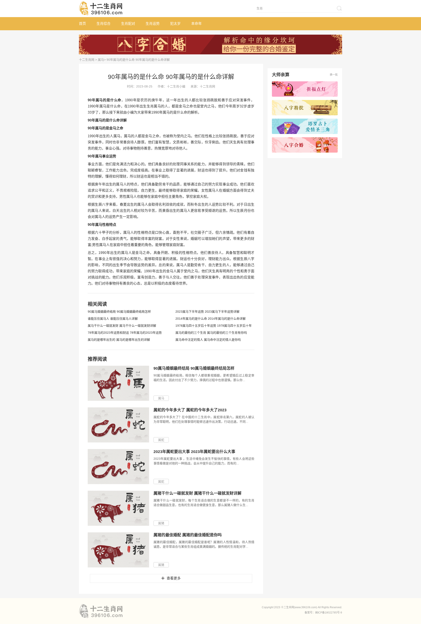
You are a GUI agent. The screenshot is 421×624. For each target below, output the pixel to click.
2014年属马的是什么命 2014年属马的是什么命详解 (210, 318)
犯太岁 (175, 23)
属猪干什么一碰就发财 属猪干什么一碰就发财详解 (197, 493)
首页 (82, 23)
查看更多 (174, 578)
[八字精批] (305, 107)
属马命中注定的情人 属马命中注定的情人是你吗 (208, 339)
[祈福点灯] (305, 89)
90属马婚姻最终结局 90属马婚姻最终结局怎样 (119, 311)
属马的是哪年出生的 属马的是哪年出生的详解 (119, 339)
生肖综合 (103, 23)
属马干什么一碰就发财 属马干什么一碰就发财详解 (122, 325)
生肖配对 (128, 23)
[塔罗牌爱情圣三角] (305, 126)
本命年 (196, 23)
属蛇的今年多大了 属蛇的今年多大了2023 (190, 410)
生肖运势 (153, 23)
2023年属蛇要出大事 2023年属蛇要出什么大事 (194, 451)
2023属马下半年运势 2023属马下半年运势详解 (207, 311)
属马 (101, 59)
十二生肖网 (86, 59)
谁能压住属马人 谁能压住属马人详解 (113, 318)
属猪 (161, 523)
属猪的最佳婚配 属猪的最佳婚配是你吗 (187, 535)
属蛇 (161, 440)
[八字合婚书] (305, 145)
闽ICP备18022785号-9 (328, 612)
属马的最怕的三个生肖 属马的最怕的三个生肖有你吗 (211, 332)
